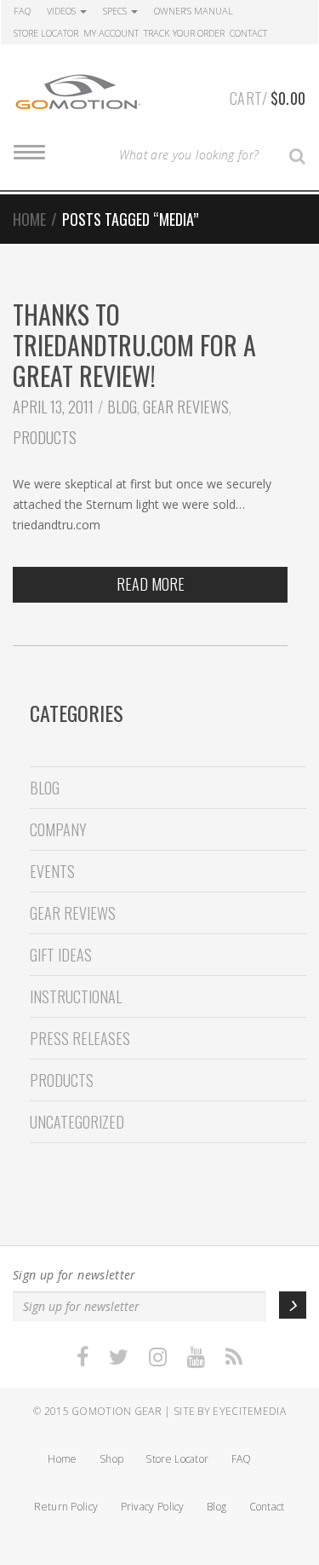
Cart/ (267, 98)
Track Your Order (184, 32)
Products (45, 437)
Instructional (76, 996)
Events (52, 871)
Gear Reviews (186, 407)
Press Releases (80, 1038)
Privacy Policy (153, 1506)
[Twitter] (118, 1357)
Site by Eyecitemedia (230, 1411)
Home (29, 219)
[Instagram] (158, 1357)
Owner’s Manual (193, 10)
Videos (62, 10)
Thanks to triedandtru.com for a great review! (134, 345)
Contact (248, 32)
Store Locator (46, 32)
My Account (111, 32)
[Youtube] (196, 1357)
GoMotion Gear (116, 1411)
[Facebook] (82, 1357)
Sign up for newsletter (74, 1275)
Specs (116, 10)
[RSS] (233, 1357)
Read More (151, 584)
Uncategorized (77, 1122)
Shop (111, 1459)
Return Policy (66, 1506)
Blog (122, 407)
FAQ (22, 10)
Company (58, 829)
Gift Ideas (61, 955)
